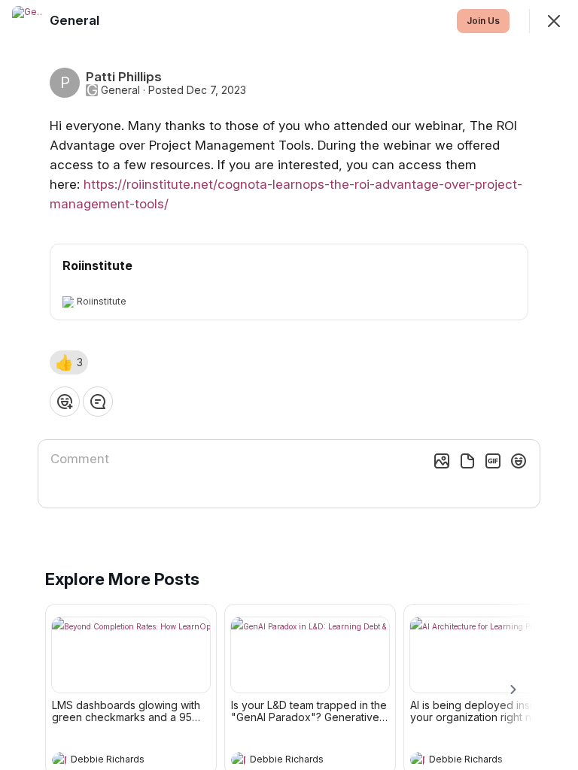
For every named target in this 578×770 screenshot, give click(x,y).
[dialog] (289, 385)
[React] (64, 401)
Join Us (483, 20)
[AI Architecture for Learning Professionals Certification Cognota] (489, 655)
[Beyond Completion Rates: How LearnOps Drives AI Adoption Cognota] (131, 655)
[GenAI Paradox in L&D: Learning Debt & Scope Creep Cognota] (310, 655)
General (120, 90)
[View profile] (59, 759)
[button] (69, 362)
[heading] (116, 760)
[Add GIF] (493, 461)
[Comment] (98, 402)
